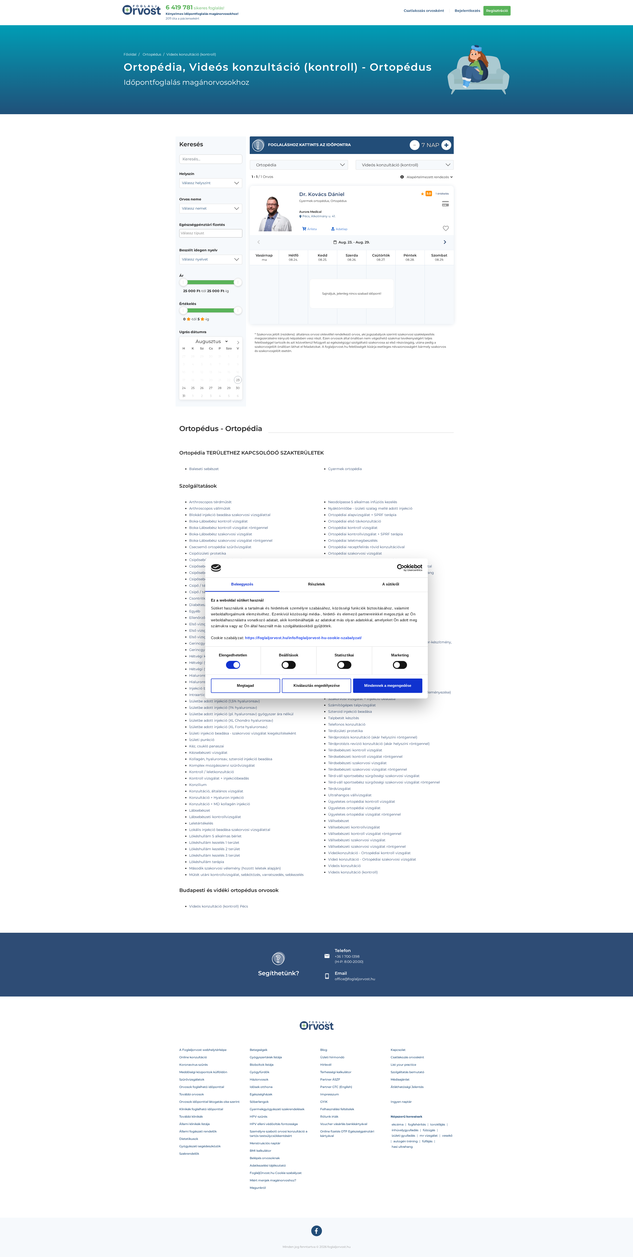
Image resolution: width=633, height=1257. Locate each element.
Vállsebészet (338, 821)
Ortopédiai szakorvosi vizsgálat (355, 553)
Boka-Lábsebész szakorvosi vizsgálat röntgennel (230, 540)
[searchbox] (205, 233)
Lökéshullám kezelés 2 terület (214, 849)
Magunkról (258, 1188)
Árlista (312, 229)
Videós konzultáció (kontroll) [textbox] (390, 165)
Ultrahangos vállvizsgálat (350, 795)
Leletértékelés (201, 823)
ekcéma (398, 1124)
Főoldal (130, 54)
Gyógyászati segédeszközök (200, 1146)
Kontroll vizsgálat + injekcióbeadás (219, 778)
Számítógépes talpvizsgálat (352, 705)
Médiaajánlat (400, 1079)
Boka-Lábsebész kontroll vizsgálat (218, 521)
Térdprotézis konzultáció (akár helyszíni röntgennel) (372, 737)
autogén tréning (405, 1141)
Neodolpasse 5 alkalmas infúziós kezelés (362, 502)
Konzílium (198, 784)
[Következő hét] (445, 242)
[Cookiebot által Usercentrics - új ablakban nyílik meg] (400, 568)
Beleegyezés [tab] (242, 584)
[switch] (289, 665)
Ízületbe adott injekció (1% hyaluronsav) (223, 707)
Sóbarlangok (259, 1102)
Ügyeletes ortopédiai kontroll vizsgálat (361, 801)
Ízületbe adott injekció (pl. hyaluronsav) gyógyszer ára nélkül (241, 714)
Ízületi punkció (201, 739)
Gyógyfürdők (259, 1072)
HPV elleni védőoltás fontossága (274, 1124)
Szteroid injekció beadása (350, 711)
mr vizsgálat (429, 1135)
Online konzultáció (193, 1057)
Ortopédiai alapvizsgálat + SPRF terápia (362, 515)
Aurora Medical (310, 212)
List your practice (403, 1064)
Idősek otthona (261, 1087)
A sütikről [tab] (390, 584)
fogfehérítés (417, 1124)
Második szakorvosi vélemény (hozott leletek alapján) (235, 868)
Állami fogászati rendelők (198, 1131)
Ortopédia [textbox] (266, 165)
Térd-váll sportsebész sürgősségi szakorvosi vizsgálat (374, 776)
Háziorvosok (259, 1079)
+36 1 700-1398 (347, 956)
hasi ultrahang (402, 1147)
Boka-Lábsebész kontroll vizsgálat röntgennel (228, 527)
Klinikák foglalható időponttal (201, 1109)
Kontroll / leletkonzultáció (211, 772)
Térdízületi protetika (345, 731)
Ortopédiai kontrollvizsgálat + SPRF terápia (365, 534)
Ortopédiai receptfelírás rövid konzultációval (366, 547)
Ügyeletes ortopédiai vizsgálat (354, 808)
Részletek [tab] (316, 584)
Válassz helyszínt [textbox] (196, 183)
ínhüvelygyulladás (405, 1130)
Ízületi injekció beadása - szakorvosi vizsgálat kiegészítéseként (242, 733)
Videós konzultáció (344, 866)
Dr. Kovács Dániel (321, 194)
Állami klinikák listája (194, 1124)
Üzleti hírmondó (332, 1057)
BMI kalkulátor (260, 1150)
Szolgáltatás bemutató (407, 1072)
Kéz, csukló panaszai (206, 746)
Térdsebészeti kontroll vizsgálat (355, 750)
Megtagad (245, 685)
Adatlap (341, 229)
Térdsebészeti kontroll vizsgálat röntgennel (365, 756)
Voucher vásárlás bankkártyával (343, 1124)
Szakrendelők (189, 1153)
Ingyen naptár (401, 1102)
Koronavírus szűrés (193, 1064)
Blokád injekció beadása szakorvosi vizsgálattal (230, 515)
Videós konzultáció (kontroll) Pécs (218, 906)
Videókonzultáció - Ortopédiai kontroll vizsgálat (369, 853)
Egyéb (194, 611)
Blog (323, 1050)
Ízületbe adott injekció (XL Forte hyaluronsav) (228, 727)
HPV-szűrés (258, 1116)
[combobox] (210, 183)
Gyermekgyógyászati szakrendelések (277, 1109)
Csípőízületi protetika (207, 553)
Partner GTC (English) (336, 1087)
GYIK (324, 1102)
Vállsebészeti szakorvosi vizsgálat (356, 840)
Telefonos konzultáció (346, 724)
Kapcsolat (398, 1050)
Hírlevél (325, 1064)
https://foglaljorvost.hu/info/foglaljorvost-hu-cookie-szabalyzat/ (303, 638)
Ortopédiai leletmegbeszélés (353, 540)
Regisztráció (497, 10)
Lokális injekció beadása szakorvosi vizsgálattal (229, 829)
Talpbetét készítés (343, 718)
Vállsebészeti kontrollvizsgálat (354, 827)
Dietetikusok (188, 1139)
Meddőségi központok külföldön (203, 1072)
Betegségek (258, 1050)
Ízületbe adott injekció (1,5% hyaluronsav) (224, 701)
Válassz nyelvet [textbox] (195, 259)
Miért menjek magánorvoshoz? (273, 1180)
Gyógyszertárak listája (266, 1057)
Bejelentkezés (467, 10)
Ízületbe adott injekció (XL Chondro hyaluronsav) (231, 720)
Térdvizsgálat (339, 788)
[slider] (183, 282)
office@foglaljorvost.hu (355, 979)
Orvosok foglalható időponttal (201, 1087)
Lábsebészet (199, 810)
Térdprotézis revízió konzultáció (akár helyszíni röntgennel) (379, 743)
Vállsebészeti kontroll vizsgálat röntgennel (364, 833)
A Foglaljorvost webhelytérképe (202, 1050)
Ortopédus (152, 54)
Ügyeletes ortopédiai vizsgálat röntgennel (364, 814)
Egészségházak (261, 1094)
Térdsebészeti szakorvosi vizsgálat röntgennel (367, 769)
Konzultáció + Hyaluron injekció (216, 797)
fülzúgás (429, 1130)
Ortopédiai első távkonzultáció (354, 521)
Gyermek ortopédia (345, 469)
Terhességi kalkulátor (335, 1072)
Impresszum (329, 1094)
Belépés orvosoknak (265, 1158)
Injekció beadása (203, 688)
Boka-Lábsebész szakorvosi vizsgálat (220, 534)
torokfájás (437, 1124)
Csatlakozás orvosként (424, 10)
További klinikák (191, 1116)
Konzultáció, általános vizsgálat (216, 791)
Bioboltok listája (261, 1064)
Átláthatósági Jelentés (407, 1087)
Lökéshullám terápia (206, 862)
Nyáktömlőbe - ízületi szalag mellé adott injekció (370, 508)
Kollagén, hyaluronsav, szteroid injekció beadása (230, 759)
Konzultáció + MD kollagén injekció (219, 804)
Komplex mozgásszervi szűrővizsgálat (222, 765)
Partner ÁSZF (330, 1079)
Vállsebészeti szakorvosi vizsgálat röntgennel (367, 846)
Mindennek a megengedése (387, 685)
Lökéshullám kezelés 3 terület (214, 855)
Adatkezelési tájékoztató (268, 1165)
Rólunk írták (329, 1116)
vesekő (447, 1135)
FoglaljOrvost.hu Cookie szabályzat (276, 1173)
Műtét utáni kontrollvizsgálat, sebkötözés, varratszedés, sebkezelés (246, 874)
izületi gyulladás (403, 1135)
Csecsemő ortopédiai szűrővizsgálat (220, 547)
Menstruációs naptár (265, 1143)
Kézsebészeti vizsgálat (208, 752)
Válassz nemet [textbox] (194, 208)
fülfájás (427, 1141)
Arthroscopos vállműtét (209, 508)
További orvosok (191, 1094)
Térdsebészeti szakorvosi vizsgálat (357, 763)
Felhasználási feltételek (337, 1109)
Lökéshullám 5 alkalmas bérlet (215, 836)
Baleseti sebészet (204, 469)
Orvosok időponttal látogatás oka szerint (209, 1102)
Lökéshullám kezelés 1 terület (214, 842)
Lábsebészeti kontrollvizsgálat (215, 817)
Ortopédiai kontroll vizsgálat (353, 527)
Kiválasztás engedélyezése (317, 685)
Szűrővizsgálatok (191, 1079)
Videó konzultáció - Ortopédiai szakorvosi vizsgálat (372, 859)
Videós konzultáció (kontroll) (353, 872)
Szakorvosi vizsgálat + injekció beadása (361, 698)
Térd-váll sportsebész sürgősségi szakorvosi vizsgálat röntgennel (384, 782)
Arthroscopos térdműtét (210, 502)
